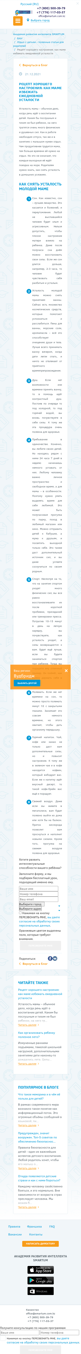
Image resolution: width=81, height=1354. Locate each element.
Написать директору (40, 1243)
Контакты (35, 1234)
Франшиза (34, 1226)
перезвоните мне (40, 945)
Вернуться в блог (35, 65)
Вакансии (15, 1234)
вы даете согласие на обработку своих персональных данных (39, 921)
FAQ (52, 1226)
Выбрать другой (27, 683)
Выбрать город (40, 20)
